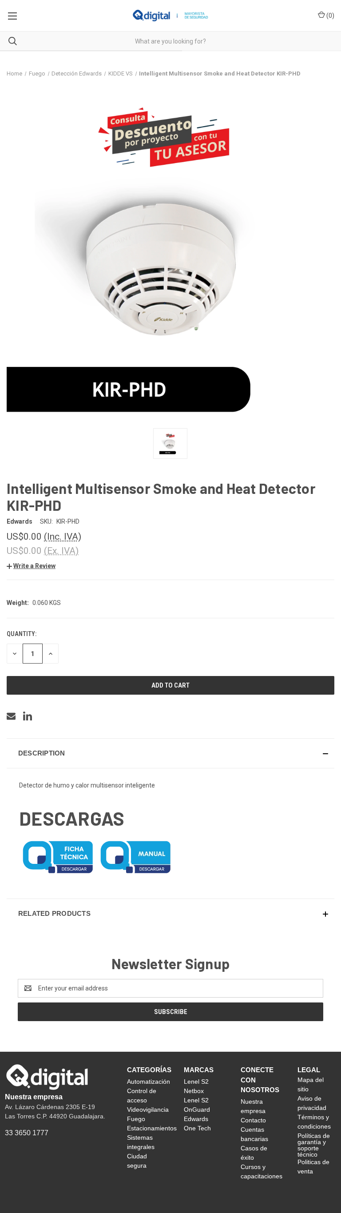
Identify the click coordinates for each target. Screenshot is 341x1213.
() (329, 15)
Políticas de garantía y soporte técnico (313, 1145)
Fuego (136, 1118)
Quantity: (21, 633)
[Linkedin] (27, 716)
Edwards (196, 1118)
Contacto (253, 1120)
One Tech (197, 1128)
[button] (31, 565)
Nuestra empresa (34, 1097)
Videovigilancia (148, 1109)
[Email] (11, 716)
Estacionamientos (152, 1128)
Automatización (148, 1081)
